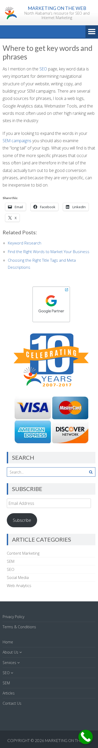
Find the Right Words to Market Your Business (48, 251)
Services (9, 662)
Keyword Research (24, 243)
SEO (43, 69)
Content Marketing (23, 553)
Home (8, 641)
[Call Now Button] (85, 737)
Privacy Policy (13, 616)
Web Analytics (19, 585)
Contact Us (12, 703)
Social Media (18, 577)
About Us (10, 652)
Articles (9, 693)
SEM (10, 561)
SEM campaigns (17, 140)
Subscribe (22, 520)
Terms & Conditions (19, 626)
